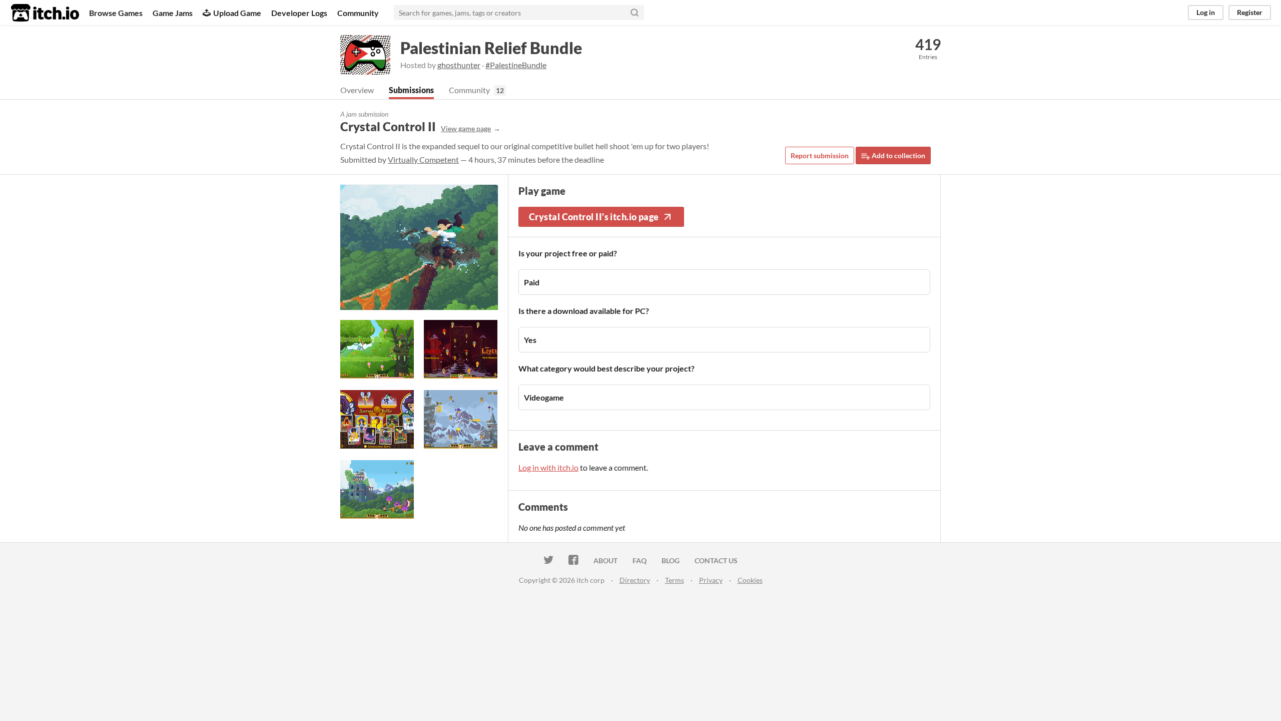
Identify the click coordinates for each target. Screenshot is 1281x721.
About (605, 560)
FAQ (639, 560)
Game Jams (173, 13)
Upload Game (237, 13)
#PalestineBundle (515, 65)
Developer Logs (299, 13)
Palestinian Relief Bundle (491, 48)
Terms (674, 580)
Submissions (411, 90)
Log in (1205, 12)
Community (358, 13)
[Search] (634, 12)
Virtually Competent (423, 159)
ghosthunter (458, 65)
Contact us (716, 560)
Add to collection (897, 155)
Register (1249, 12)
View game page (466, 128)
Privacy (711, 580)
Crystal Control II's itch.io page (594, 216)
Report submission (820, 155)
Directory (634, 580)
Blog (671, 560)
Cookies (750, 580)
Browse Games (116, 13)
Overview (357, 90)
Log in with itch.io (548, 467)
